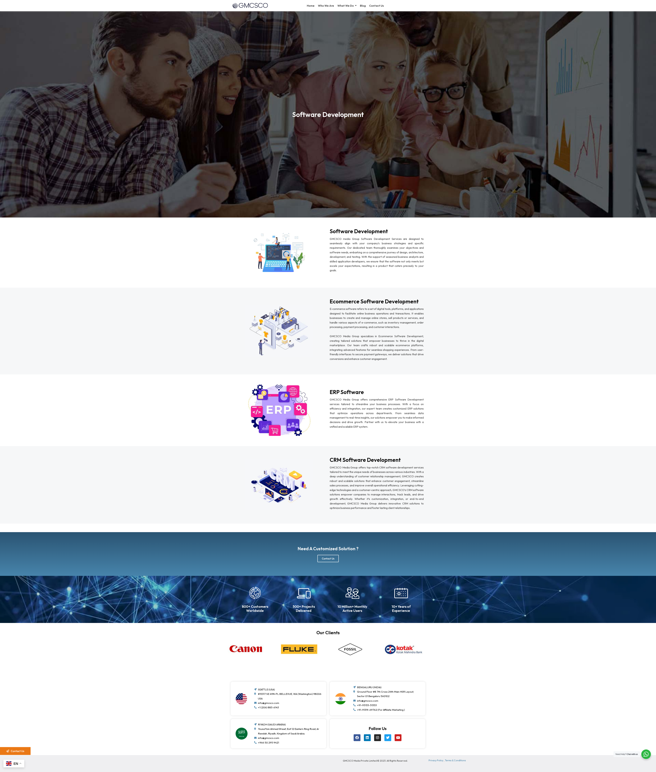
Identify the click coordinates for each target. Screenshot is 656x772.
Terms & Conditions (455, 760)
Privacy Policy (436, 760)
